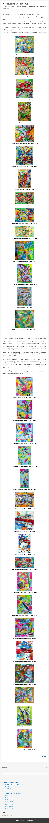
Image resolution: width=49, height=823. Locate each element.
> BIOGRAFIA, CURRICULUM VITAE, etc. (11, 782)
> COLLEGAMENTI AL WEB (9, 791)
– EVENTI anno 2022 (9, 803)
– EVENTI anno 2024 (9, 806)
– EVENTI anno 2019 (9, 797)
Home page (4, 780)
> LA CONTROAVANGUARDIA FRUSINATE (12, 793)
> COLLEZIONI (6, 786)
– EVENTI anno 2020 (9, 799)
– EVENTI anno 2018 (9, 795)
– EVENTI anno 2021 (9, 801)
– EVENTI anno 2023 (9, 804)
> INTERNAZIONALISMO (8, 790)
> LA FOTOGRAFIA (7, 788)
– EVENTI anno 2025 (9, 808)
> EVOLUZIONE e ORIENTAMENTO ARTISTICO (13, 784)
